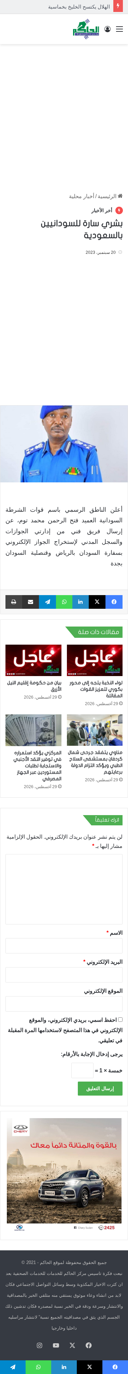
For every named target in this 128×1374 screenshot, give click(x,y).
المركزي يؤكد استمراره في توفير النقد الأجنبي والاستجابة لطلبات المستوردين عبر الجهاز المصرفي (37, 765)
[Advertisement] (64, 115)
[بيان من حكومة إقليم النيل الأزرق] (33, 660)
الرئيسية (108, 196)
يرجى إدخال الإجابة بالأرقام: (92, 1054)
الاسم (114, 932)
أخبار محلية (81, 196)
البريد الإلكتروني (103, 961)
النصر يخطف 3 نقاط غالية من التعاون (70, 7)
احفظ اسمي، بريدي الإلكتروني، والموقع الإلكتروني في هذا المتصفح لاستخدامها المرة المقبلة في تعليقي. (65, 1030)
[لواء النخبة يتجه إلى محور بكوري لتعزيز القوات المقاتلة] (95, 660)
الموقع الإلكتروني (103, 990)
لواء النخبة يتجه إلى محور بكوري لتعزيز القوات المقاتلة (96, 689)
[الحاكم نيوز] (86, 29)
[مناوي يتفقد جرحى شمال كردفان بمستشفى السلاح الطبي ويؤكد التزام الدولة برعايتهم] (95, 730)
